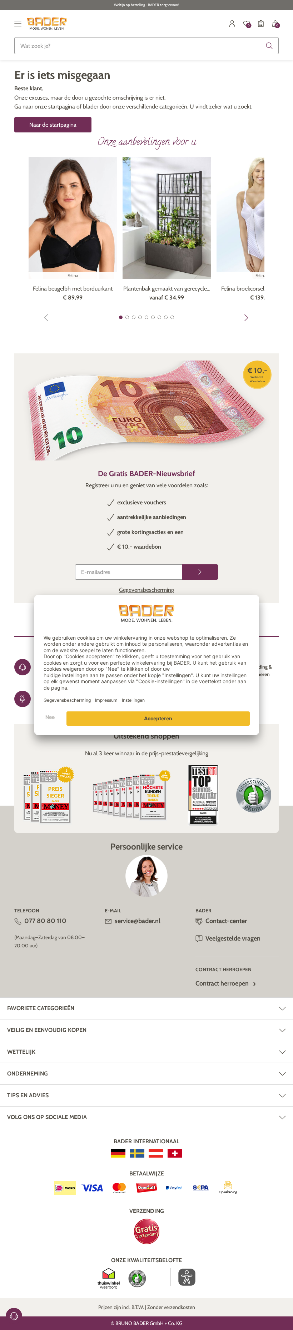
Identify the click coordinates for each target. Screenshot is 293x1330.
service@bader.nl (137, 921)
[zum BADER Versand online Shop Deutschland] (118, 1153)
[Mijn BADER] (232, 23)
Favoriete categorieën (40, 1008)
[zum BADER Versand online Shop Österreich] (156, 1153)
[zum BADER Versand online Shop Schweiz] (175, 1153)
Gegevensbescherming (146, 589)
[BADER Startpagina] (47, 23)
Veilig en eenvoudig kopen (46, 1030)
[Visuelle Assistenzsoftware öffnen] (183, 1277)
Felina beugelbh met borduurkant (73, 288)
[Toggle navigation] (17, 23)
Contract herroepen (222, 983)
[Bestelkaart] (260, 23)
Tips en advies (28, 1095)
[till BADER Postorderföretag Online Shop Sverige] (137, 1153)
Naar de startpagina (52, 124)
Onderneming (27, 1073)
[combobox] (146, 45)
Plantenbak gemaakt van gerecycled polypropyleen (166, 289)
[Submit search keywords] (269, 45)
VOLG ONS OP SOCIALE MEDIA (47, 1117)
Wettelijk (21, 1051)
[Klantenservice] (14, 1316)
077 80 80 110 (45, 921)
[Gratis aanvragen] (200, 572)
